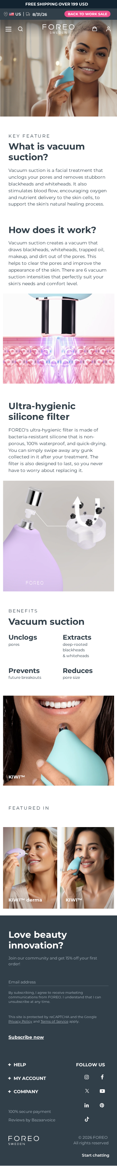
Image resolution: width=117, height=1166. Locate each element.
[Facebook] (102, 1077)
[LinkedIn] (87, 1105)
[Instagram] (87, 1077)
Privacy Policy (20, 1021)
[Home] (58, 29)
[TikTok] (87, 1119)
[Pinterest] (102, 1105)
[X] (87, 1091)
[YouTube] (102, 1091)
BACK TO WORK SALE (87, 14)
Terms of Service (54, 1021)
